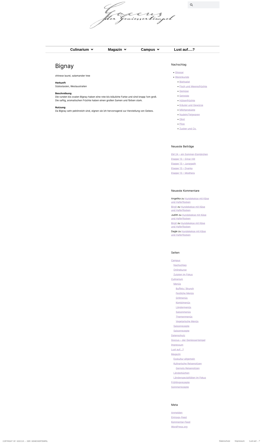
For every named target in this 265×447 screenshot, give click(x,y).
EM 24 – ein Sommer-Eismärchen (189, 154)
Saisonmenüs (183, 312)
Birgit (174, 206)
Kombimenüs (183, 302)
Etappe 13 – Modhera (183, 173)
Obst (182, 119)
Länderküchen (181, 373)
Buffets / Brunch (185, 288)
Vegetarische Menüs (187, 321)
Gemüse (184, 91)
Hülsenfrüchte (187, 100)
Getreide (184, 95)
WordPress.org (179, 426)
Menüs (177, 284)
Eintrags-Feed (179, 417)
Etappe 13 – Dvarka (182, 168)
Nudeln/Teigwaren (189, 114)
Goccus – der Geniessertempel (188, 340)
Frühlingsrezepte (180, 382)
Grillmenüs (182, 298)
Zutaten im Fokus (183, 274)
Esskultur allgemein (184, 359)
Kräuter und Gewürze (191, 105)
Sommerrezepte (180, 387)
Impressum (177, 344)
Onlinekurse (180, 269)
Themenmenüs (184, 316)
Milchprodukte (187, 110)
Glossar (179, 72)
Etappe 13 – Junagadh (183, 163)
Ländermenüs (183, 307)
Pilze (182, 124)
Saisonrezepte (181, 326)
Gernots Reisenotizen (188, 368)
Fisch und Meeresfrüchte (193, 86)
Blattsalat (184, 81)
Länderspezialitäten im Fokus (189, 377)
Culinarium (79, 49)
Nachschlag (179, 265)
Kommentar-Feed (180, 422)
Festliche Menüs (185, 293)
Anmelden (176, 412)
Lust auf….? (184, 49)
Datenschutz (178, 335)
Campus (148, 49)
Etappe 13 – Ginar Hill (183, 159)
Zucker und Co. (187, 128)
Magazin (115, 49)
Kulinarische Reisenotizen (187, 363)
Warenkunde (182, 77)
